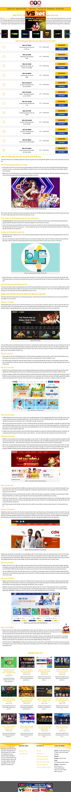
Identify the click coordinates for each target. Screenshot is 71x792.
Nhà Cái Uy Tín (11, 8)
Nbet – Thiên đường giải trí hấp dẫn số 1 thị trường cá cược (8, 728)
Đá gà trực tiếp (42, 8)
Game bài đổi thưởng (21, 8)
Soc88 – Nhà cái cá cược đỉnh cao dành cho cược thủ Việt (44, 700)
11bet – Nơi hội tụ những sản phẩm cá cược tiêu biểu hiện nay (44, 728)
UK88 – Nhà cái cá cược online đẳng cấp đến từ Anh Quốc (9, 700)
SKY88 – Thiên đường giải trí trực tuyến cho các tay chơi (62, 671)
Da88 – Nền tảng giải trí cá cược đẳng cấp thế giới (62, 728)
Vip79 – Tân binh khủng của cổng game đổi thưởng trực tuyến (26, 700)
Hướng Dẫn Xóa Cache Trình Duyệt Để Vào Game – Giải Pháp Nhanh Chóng (9, 672)
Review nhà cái (51, 8)
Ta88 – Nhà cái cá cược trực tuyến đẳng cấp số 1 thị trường (62, 700)
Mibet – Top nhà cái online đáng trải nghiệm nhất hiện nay (44, 671)
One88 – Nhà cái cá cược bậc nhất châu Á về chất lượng (26, 728)
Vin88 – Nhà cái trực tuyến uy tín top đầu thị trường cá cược (26, 671)
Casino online (32, 8)
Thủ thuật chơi (60, 8)
